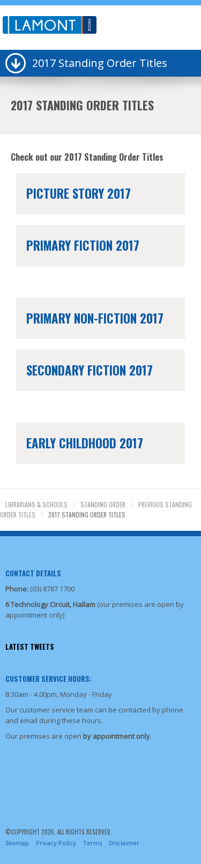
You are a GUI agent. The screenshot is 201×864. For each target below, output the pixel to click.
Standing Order (102, 504)
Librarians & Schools (36, 504)
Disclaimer (124, 843)
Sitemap (17, 843)
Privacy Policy (56, 843)
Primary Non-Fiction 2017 (94, 318)
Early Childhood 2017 (84, 443)
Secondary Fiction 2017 (89, 370)
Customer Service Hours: (48, 678)
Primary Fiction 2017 (82, 245)
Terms (92, 843)
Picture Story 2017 (78, 193)
